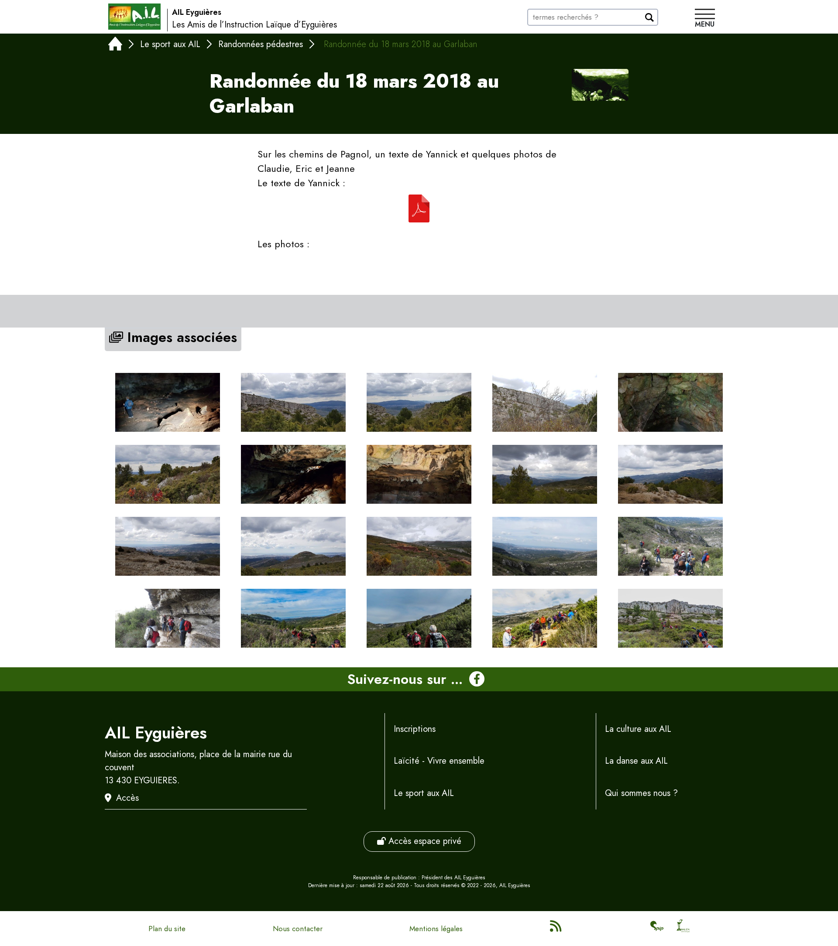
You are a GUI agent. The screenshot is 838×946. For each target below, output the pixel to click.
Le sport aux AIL (170, 44)
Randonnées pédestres (260, 44)
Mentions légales (436, 928)
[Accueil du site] (134, 16)
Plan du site (166, 928)
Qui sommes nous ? (641, 793)
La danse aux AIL (636, 761)
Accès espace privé (423, 841)
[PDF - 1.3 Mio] (419, 208)
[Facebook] (476, 679)
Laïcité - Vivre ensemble (439, 761)
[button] (705, 19)
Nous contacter (298, 928)
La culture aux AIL (638, 729)
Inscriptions (415, 729)
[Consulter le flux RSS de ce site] (556, 928)
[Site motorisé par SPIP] (657, 928)
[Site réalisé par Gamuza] (683, 928)
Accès (127, 798)
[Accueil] (115, 45)
